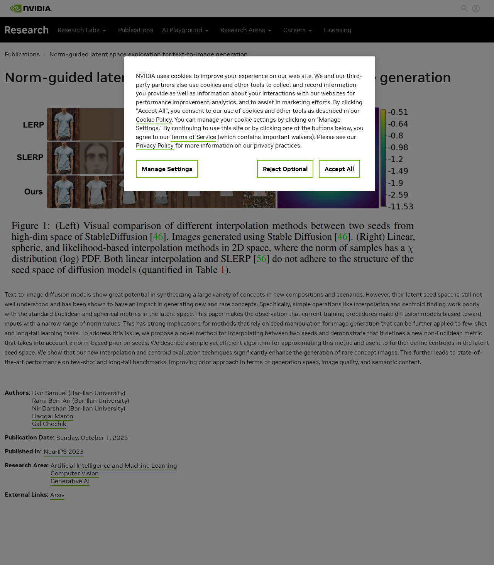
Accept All (339, 169)
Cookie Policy (154, 119)
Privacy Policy (155, 145)
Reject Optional (285, 169)
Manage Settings (167, 169)
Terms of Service (193, 137)
